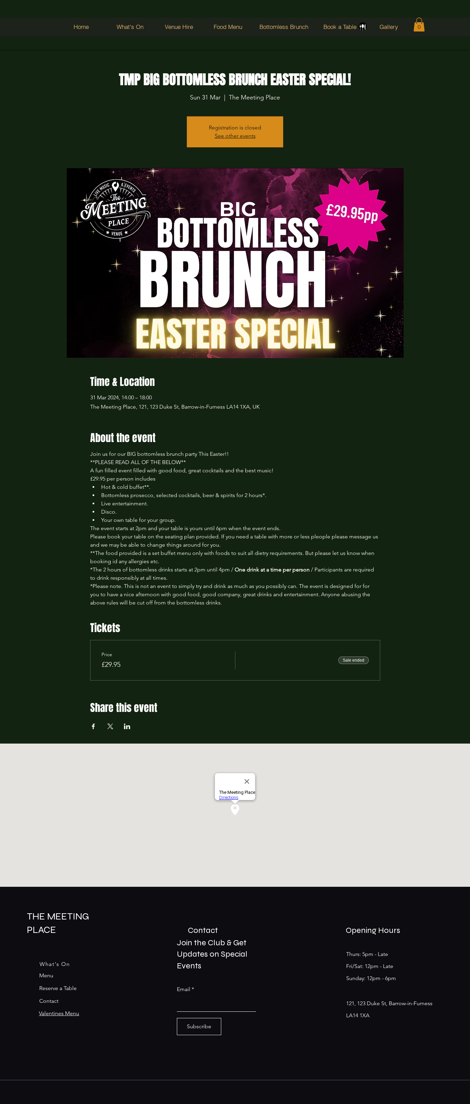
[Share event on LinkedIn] (127, 726)
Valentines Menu (59, 1013)
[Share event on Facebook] (93, 726)
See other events (235, 136)
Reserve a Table (58, 988)
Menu (46, 975)
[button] (419, 25)
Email (183, 989)
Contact (48, 1001)
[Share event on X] (110, 726)
